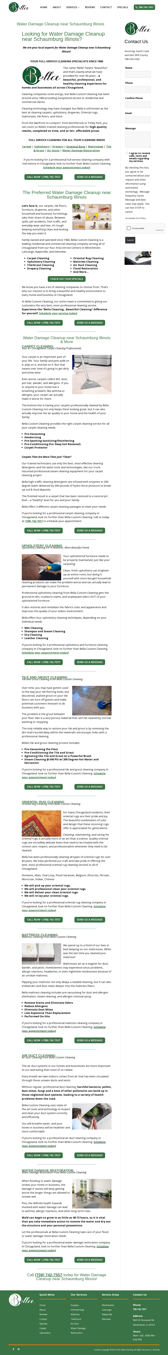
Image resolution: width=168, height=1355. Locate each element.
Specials (122, 7)
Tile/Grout (76, 1319)
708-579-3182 (132, 59)
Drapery (75, 1305)
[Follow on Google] (19, 1349)
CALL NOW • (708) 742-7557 (43, 177)
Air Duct (75, 1323)
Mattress (75, 1314)
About (57, 7)
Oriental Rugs (75, 146)
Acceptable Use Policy (135, 218)
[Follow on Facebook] (13, 1349)
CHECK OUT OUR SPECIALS (66, 279)
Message (130, 128)
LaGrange (107, 1309)
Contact (106, 7)
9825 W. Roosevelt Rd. (143, 1320)
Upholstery (45, 1332)
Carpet (43, 1328)
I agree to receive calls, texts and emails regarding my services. (139, 157)
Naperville (107, 1314)
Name (128, 67)
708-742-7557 (145, 7)
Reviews (90, 7)
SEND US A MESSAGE (90, 177)
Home (43, 7)
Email (128, 113)
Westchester (108, 1305)
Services (71, 7)
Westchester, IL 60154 (144, 1324)
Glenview (106, 1319)
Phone (129, 82)
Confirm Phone (134, 98)
